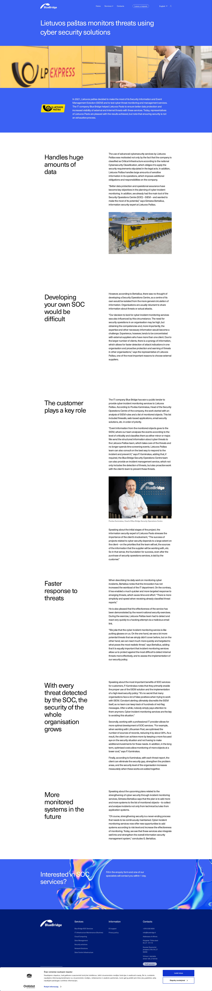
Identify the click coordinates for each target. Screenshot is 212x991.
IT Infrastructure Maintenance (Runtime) (89, 932)
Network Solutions (81, 948)
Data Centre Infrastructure (84, 952)
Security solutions (81, 944)
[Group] (171, 6)
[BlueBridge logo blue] (48, 6)
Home (98, 6)
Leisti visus (178, 973)
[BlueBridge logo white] (51, 923)
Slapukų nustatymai (177, 980)
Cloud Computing (81, 936)
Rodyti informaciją (51, 987)
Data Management (81, 940)
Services (108, 6)
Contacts (120, 6)
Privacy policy (114, 932)
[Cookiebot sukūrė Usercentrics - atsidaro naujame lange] (29, 986)
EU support (112, 928)
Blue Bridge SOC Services (84, 928)
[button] (163, 6)
